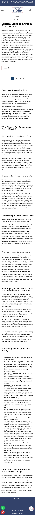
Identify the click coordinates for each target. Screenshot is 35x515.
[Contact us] (3, 508)
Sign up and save (17, 507)
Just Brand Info (17, 503)
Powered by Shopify (17, 513)
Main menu (17, 499)
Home (17, 16)
